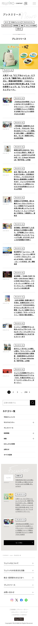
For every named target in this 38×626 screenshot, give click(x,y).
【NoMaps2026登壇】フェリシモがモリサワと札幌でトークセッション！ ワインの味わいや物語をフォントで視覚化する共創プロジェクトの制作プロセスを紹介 (24, 108)
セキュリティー (16, 612)
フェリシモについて (11, 563)
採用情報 (6, 433)
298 (25, 392)
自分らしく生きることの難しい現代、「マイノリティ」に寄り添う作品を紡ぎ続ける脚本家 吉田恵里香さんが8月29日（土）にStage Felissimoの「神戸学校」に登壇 (24, 355)
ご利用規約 (13, 609)
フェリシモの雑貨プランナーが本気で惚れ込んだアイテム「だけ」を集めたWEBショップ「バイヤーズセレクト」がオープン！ (24, 378)
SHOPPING (16, 615)
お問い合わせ (9, 592)
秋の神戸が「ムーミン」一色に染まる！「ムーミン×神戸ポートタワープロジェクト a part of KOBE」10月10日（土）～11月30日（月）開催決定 (24, 258)
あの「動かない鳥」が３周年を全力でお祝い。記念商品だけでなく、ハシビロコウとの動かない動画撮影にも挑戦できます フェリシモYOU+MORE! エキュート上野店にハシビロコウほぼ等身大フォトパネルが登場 (24, 180)
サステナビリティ (9, 422)
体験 (5, 439)
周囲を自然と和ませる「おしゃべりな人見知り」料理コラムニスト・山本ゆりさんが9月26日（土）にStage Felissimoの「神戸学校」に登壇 (24, 155)
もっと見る (19, 543)
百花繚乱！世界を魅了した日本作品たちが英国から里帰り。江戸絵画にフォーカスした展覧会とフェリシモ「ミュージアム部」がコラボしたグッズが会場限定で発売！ (24, 234)
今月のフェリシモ (9, 417)
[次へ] (29, 392)
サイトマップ (24, 612)
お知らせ (6, 449)
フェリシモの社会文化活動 (14, 570)
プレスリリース (8, 428)
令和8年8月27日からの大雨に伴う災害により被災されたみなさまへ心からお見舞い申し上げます (24, 483)
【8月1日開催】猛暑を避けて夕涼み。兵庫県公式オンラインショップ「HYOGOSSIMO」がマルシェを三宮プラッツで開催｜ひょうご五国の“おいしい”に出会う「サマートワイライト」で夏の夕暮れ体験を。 (24, 307)
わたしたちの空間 (9, 444)
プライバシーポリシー (22, 609)
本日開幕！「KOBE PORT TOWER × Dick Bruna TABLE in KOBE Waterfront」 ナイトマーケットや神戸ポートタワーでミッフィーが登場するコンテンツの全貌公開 (24, 282)
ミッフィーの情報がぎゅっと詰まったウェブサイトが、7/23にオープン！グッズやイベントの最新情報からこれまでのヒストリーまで (24, 332)
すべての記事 (8, 455)
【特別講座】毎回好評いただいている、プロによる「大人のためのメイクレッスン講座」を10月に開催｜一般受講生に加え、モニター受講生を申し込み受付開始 (24, 132)
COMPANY (23, 615)
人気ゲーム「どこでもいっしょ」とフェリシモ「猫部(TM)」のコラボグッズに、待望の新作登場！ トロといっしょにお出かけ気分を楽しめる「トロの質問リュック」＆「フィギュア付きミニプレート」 (19, 82)
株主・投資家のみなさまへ (14, 578)
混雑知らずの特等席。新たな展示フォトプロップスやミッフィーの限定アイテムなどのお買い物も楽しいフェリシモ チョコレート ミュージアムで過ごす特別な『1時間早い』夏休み (24, 208)
